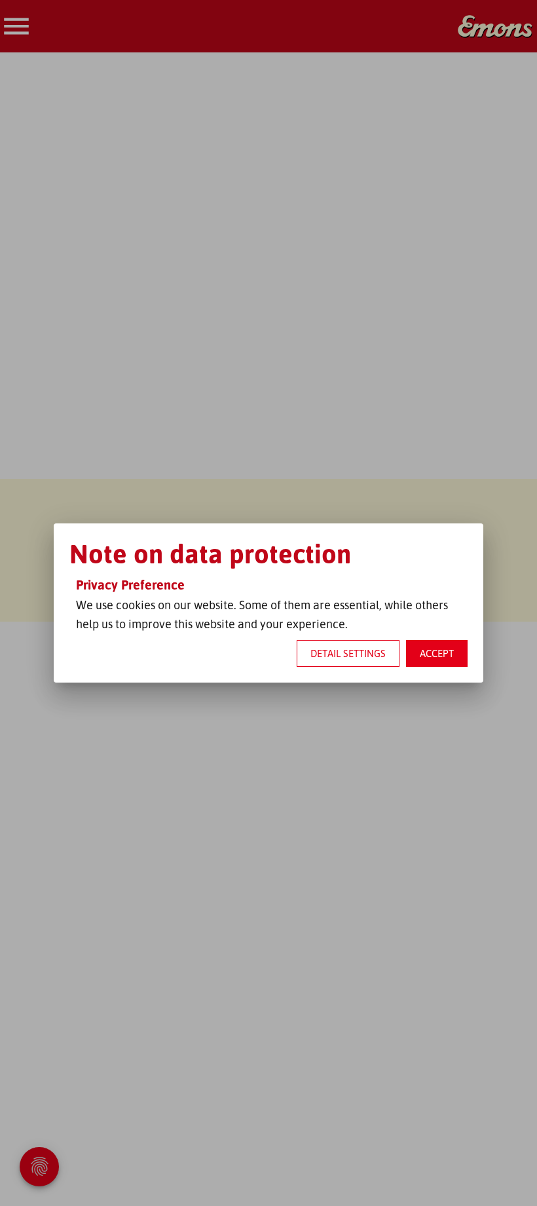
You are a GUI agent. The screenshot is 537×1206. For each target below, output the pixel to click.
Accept (437, 653)
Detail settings (348, 653)
